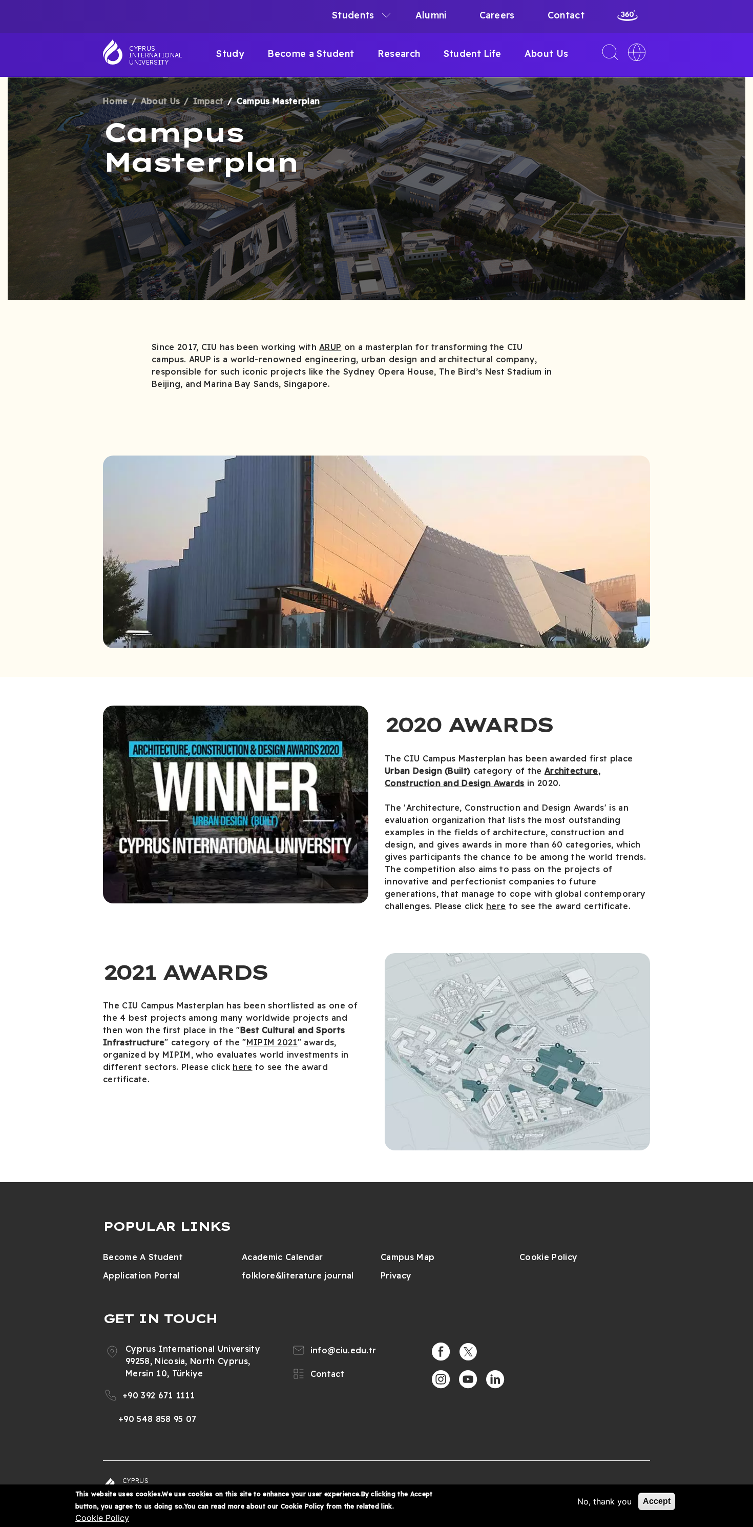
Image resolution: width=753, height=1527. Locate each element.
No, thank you (604, 1501)
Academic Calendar (282, 1257)
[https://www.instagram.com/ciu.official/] (441, 1379)
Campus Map (407, 1257)
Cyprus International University (155, 55)
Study (230, 53)
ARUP (330, 347)
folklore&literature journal (298, 1275)
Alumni (431, 15)
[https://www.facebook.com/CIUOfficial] (441, 1352)
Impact (208, 101)
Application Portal (141, 1275)
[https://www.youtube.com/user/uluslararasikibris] (468, 1379)
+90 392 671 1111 (158, 1395)
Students (353, 15)
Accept (657, 1501)
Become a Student (310, 53)
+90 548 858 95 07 (157, 1419)
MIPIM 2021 (272, 1042)
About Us (547, 53)
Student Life (472, 53)
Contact (566, 15)
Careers (497, 15)
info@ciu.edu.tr (343, 1350)
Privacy (396, 1275)
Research (399, 53)
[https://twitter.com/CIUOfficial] (468, 1352)
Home (115, 101)
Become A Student (143, 1257)
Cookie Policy (548, 1257)
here (496, 906)
